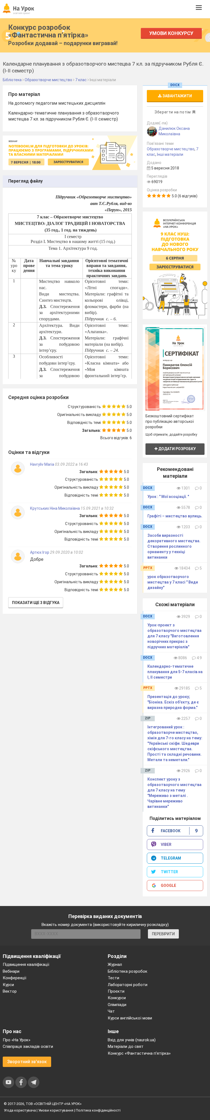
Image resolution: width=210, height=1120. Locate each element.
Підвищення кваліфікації (26, 964)
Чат (111, 1011)
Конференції (14, 977)
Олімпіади (117, 1004)
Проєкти (116, 991)
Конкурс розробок (48, 31)
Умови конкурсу (171, 33)
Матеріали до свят (126, 1046)
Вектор (10, 991)
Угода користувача (20, 1110)
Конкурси (117, 997)
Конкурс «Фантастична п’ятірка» (139, 1053)
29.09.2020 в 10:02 (66, 552)
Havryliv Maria (42, 464)
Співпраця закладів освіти (28, 1046)
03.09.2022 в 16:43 (71, 464)
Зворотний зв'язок (27, 1061)
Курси (8, 984)
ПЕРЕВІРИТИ (163, 934)
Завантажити (177, 96)
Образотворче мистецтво (170, 149)
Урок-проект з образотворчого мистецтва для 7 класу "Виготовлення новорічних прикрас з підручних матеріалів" (174, 636)
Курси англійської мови (130, 1018)
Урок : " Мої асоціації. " (168, 496)
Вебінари (11, 971)
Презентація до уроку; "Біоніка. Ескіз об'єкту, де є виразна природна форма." (173, 702)
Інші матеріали (170, 154)
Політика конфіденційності (98, 1110)
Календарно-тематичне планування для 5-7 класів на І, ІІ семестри (175, 671)
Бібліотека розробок (127, 971)
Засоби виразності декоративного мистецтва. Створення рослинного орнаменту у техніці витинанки (173, 546)
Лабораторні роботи (127, 984)
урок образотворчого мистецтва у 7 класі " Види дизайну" (172, 582)
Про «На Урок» (16, 1039)
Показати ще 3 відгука (35, 602)
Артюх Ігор (40, 552)
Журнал (115, 964)
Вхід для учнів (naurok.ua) (132, 1039)
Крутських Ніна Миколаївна (55, 508)
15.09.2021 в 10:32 (97, 508)
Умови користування (55, 1110)
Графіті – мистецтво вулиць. (174, 516)
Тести (113, 977)
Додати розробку (177, 449)
